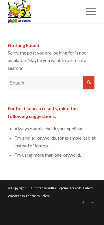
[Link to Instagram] (92, 202)
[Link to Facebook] (83, 202)
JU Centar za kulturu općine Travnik (54, 188)
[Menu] (88, 11)
